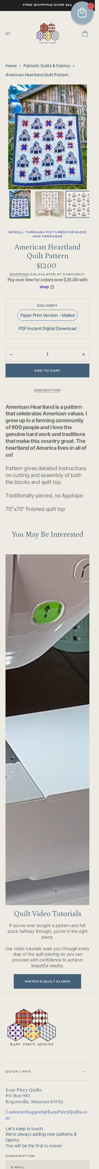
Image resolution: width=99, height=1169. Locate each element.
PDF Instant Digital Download (47, 328)
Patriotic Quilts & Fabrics (46, 65)
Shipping (19, 273)
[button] (10, 33)
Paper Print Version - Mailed (47, 315)
